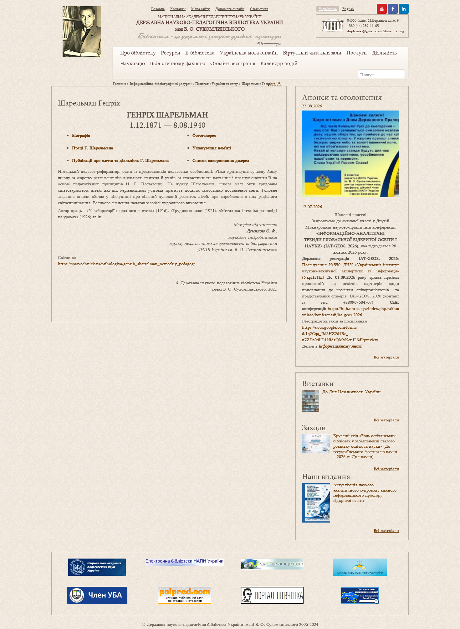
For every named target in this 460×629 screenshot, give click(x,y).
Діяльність (384, 52)
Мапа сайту (200, 8)
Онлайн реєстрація (232, 63)
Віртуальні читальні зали (312, 52)
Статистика (259, 8)
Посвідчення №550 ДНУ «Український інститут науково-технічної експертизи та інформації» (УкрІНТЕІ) (350, 271)
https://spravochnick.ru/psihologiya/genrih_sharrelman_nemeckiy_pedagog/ (126, 263)
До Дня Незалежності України (351, 391)
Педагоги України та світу (216, 83)
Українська (328, 8)
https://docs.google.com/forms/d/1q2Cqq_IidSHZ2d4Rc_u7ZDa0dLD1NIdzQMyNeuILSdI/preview (340, 333)
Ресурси (170, 52)
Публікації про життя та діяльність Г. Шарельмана (120, 160)
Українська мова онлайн (249, 52)
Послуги (356, 52)
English (348, 8)
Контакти (178, 8)
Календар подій (279, 63)
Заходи (314, 427)
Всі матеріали (386, 357)
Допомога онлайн (229, 8)
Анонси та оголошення (342, 97)
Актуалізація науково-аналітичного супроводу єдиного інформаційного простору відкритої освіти (364, 492)
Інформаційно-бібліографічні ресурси (161, 83)
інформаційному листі (340, 346)
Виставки (318, 383)
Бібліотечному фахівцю (177, 63)
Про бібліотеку (138, 52)
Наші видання (326, 476)
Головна (158, 8)
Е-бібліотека (200, 52)
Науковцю (132, 63)
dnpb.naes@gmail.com (364, 31)
